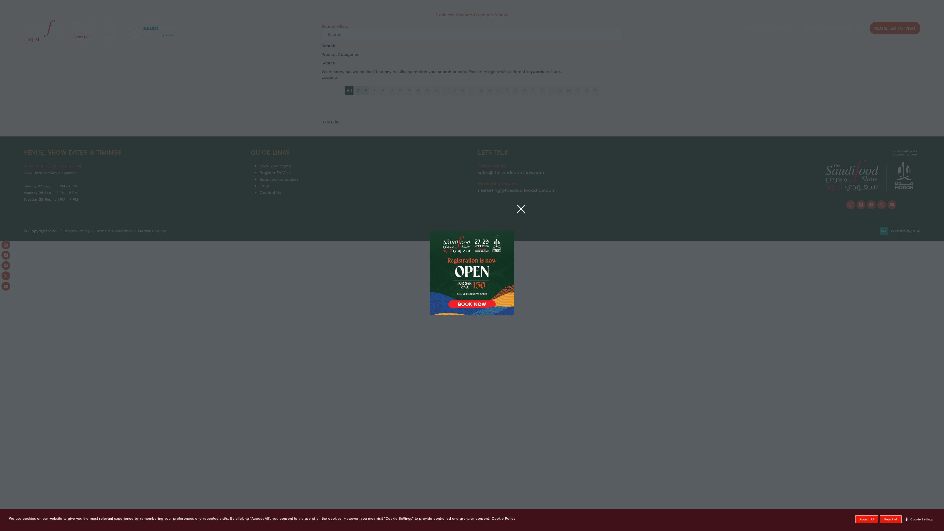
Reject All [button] (891, 519)
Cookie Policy (503, 518)
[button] (919, 519)
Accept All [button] (866, 519)
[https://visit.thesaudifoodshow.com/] (472, 313)
